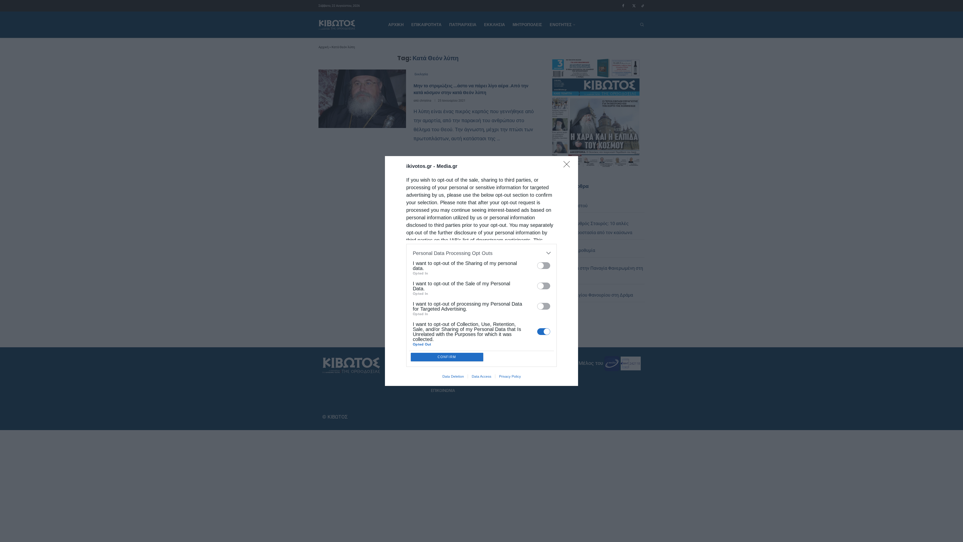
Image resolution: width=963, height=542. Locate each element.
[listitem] (481, 253)
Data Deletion (453, 376)
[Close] (568, 166)
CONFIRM (447, 357)
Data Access (481, 376)
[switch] (543, 265)
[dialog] (481, 271)
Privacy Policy (510, 376)
